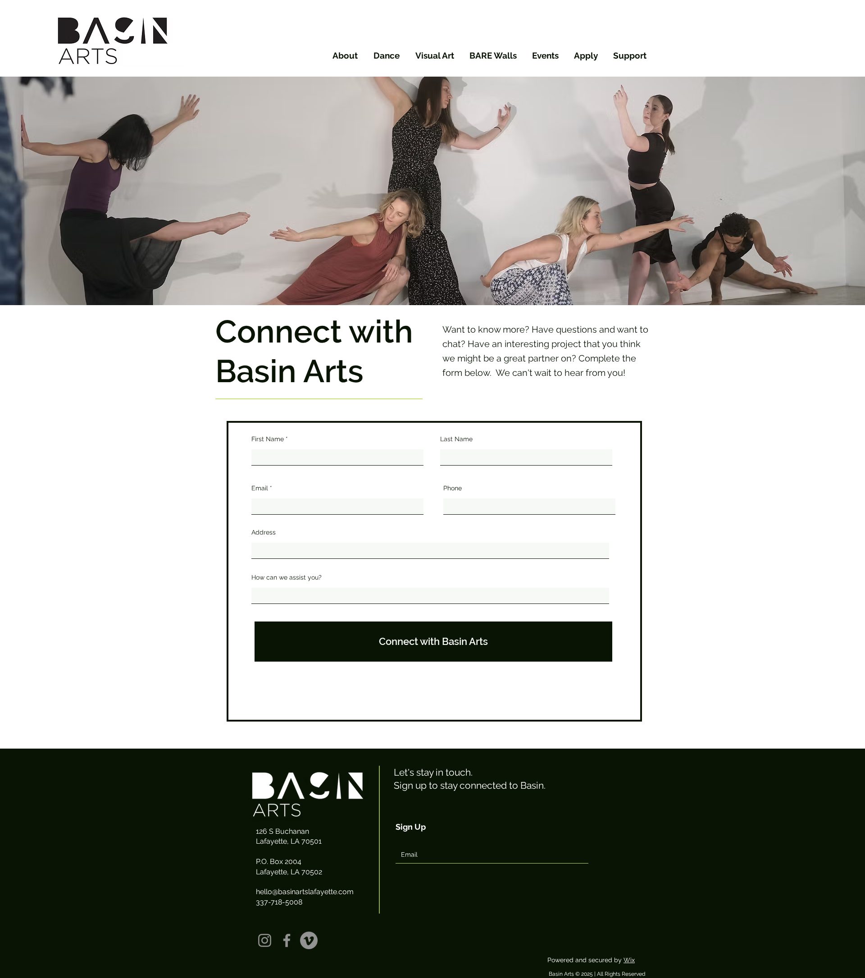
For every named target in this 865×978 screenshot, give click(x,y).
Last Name (456, 439)
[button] (343, 55)
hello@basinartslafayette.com (305, 891)
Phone (452, 488)
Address (263, 532)
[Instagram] (264, 940)
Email (259, 488)
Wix (629, 960)
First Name (267, 439)
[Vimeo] (309, 940)
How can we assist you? (286, 577)
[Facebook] (287, 940)
